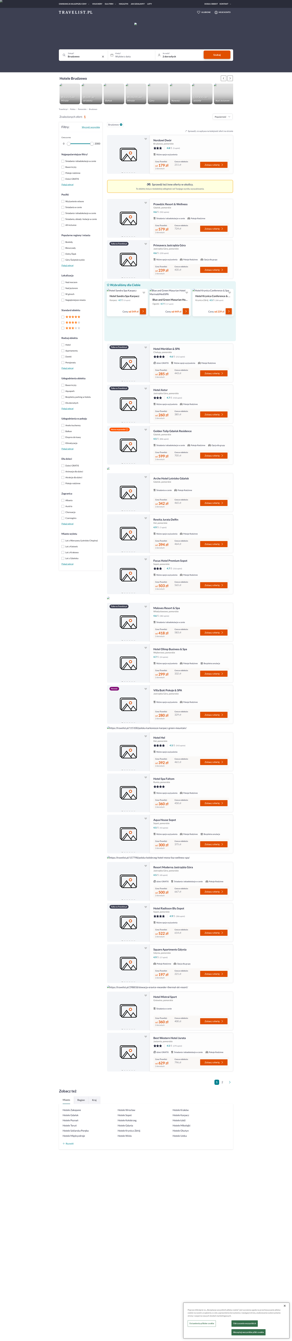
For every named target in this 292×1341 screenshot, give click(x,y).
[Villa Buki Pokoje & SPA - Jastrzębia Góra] (128, 704)
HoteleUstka (180, 1135)
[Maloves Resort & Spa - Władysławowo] (128, 622)
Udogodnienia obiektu (73, 378)
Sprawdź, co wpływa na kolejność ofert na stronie (210, 131)
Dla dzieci (66, 458)
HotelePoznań (70, 1120)
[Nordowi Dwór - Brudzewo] (128, 154)
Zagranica (66, 493)
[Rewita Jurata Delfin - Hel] (128, 533)
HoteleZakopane (72, 1110)
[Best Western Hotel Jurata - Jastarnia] (128, 1052)
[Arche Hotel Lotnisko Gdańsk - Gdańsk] (128, 492)
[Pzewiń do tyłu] (230, 78)
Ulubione (206, 12)
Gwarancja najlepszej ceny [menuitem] (73, 4)
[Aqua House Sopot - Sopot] (128, 834)
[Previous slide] (110, 154)
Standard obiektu (70, 310)
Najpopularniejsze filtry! (74, 154)
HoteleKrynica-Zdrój (129, 1130)
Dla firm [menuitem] (109, 4)
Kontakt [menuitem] (224, 4)
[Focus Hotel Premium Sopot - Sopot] (128, 574)
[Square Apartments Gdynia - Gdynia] (128, 963)
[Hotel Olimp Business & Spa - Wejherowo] (128, 663)
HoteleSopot (125, 1115)
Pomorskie (82, 109)
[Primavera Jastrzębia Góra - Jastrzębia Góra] (128, 259)
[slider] (69, 144)
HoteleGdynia (125, 1125)
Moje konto (225, 12)
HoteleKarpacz (181, 1115)
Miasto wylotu (69, 533)
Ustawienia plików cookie (201, 1323)
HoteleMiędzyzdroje (74, 1135)
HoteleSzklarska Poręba (76, 1130)
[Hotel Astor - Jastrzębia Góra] (128, 404)
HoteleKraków (181, 1110)
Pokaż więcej (67, 184)
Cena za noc (66, 137)
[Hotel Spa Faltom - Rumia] (128, 793)
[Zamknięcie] (284, 1305)
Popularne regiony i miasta (75, 235)
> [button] (230, 1083)
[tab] (122, 172)
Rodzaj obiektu (69, 338)
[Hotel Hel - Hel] (128, 751)
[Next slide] (146, 154)
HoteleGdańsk (70, 1115)
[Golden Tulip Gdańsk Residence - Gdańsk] (128, 445)
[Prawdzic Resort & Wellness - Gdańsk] (128, 218)
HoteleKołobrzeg (127, 1120)
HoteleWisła (125, 1135)
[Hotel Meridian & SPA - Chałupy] (128, 363)
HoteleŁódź (179, 1120)
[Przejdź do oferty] (143, 311)
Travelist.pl (63, 109)
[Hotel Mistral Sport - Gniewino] (128, 1011)
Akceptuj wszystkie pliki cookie (248, 1332)
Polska (72, 109)
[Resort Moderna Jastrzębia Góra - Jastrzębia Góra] (128, 881)
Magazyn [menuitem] (123, 4)
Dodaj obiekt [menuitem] (211, 4)
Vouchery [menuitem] (97, 4)
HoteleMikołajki (181, 1125)
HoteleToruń (70, 1125)
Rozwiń (70, 1143)
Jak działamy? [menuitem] (138, 4)
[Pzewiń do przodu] (223, 78)
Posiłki (65, 194)
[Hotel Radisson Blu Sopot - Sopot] (128, 922)
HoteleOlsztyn (181, 1130)
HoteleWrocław (126, 1110)
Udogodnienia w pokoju (74, 418)
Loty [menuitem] (149, 4)
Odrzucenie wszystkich (244, 1323)
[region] (128, 154)
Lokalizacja (67, 275)
